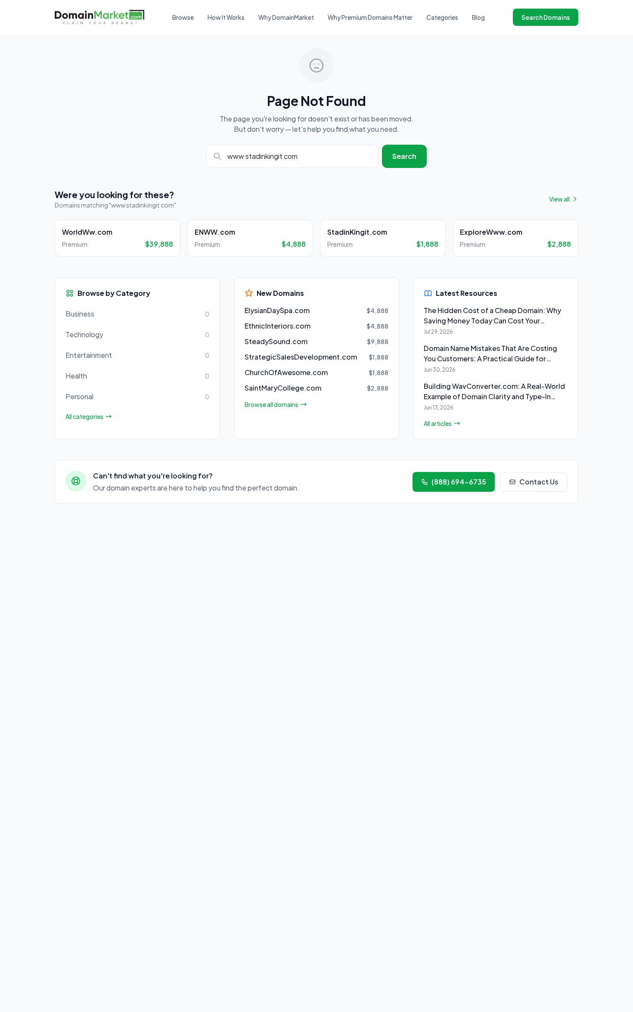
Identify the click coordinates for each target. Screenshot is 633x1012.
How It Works (226, 17)
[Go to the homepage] (99, 17)
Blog (478, 17)
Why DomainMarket (286, 17)
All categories (84, 416)
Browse (183, 17)
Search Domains (545, 17)
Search (404, 156)
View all (559, 199)
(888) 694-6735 (458, 481)
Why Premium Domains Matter (370, 17)
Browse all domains (271, 404)
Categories (442, 17)
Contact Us (539, 481)
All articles (438, 423)
